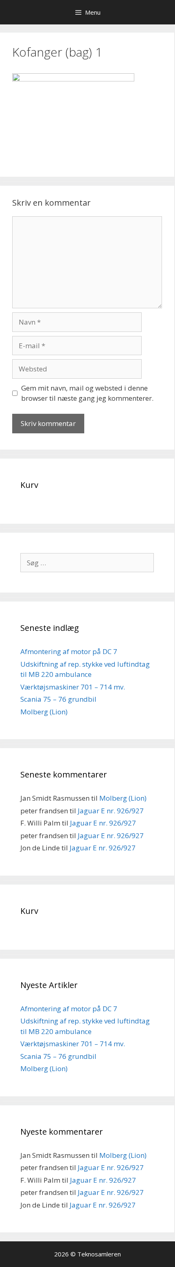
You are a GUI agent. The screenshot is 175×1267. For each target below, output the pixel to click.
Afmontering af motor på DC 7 (68, 651)
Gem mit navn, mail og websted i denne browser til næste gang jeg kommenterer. (87, 393)
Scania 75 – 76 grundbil (58, 699)
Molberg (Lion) (44, 711)
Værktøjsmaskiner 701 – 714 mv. (72, 687)
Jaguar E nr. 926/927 (111, 810)
